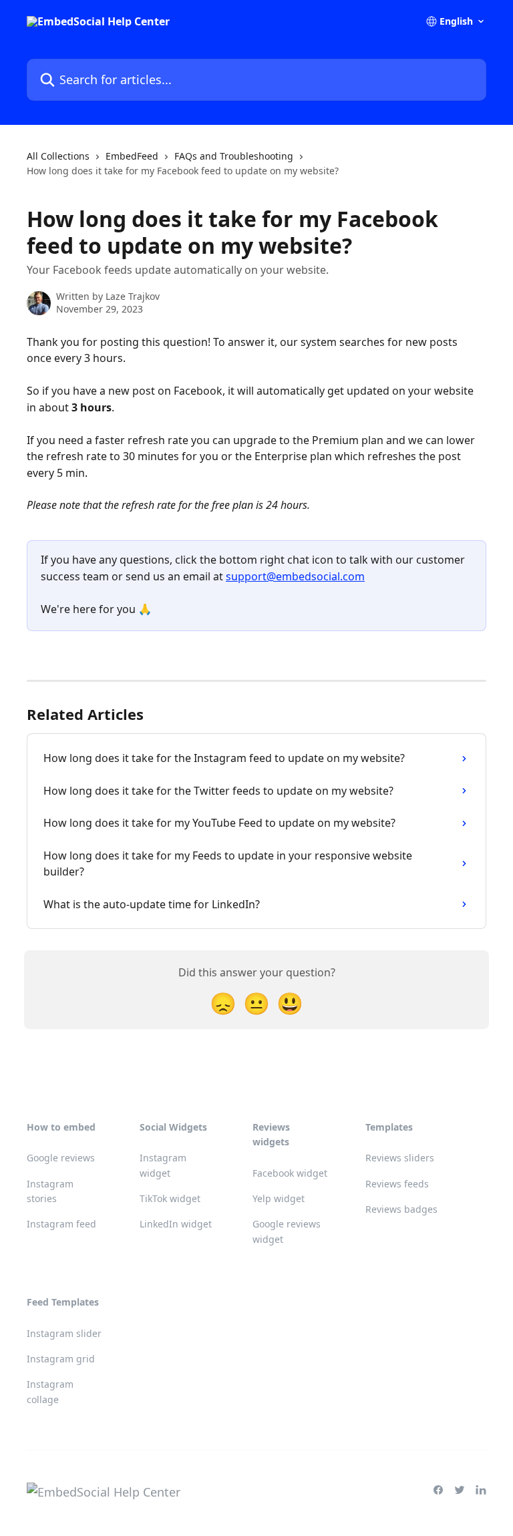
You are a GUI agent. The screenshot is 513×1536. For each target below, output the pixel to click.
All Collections (58, 156)
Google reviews (61, 1157)
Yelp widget (278, 1198)
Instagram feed (61, 1223)
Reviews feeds (397, 1183)
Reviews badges (401, 1209)
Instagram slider (64, 1333)
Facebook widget (289, 1173)
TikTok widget (170, 1198)
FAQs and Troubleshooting (233, 156)
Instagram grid (61, 1358)
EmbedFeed (132, 156)
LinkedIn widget (176, 1223)
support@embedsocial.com (295, 576)
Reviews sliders (399, 1157)
